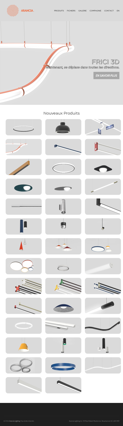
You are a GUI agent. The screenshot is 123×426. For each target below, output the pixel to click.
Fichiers (71, 11)
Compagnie (95, 11)
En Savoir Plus (106, 75)
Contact (109, 11)
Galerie (82, 11)
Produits (59, 10)
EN (118, 11)
